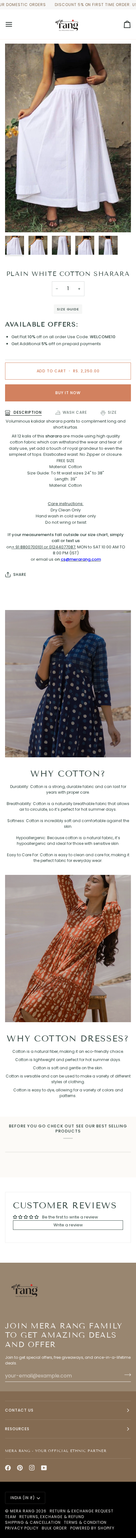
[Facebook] (8, 1468)
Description (27, 412)
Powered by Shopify (92, 1528)
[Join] (126, 1375)
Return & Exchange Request (82, 1511)
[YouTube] (44, 1468)
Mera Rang (22, 1511)
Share (19, 574)
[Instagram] (32, 1468)
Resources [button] (17, 1428)
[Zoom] (16, 220)
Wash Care (75, 412)
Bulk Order (54, 1528)
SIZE (112, 412)
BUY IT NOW (68, 392)
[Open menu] (14, 24)
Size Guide (68, 309)
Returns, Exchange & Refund (51, 1516)
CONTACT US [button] (19, 1410)
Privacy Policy (22, 1528)
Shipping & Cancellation (33, 1522)
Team (10, 1516)
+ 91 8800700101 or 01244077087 (43, 547)
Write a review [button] (68, 1225)
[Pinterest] (20, 1468)
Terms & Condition (85, 1522)
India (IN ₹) (22, 1497)
